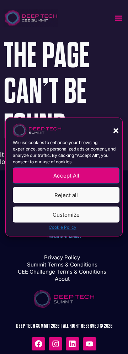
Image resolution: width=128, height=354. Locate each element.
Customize (66, 214)
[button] (115, 130)
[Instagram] (55, 344)
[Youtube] (89, 344)
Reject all (66, 194)
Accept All (66, 175)
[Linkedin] (72, 344)
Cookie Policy (62, 227)
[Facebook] (38, 344)
